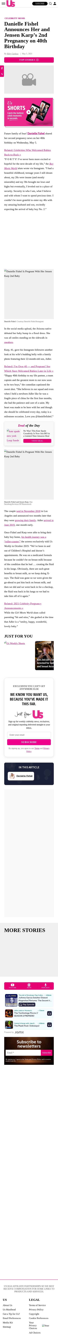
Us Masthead (9, 1309)
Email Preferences (12, 1318)
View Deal (37, 441)
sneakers (8, 342)
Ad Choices (35, 1332)
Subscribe (39, 3)
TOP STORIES (27, 60)
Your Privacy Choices (33, 1325)
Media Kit (8, 1322)
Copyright (34, 1314)
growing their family (25, 520)
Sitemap (7, 1327)
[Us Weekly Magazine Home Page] (10, 3)
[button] (50, 3)
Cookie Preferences (38, 1318)
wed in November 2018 (28, 511)
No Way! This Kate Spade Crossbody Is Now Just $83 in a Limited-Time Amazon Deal (36, 433)
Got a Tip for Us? (11, 1314)
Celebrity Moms (15, 18)
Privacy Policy (36, 1309)
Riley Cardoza (12, 54)
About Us (7, 1305)
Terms (36, 748)
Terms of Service (37, 1305)
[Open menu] (3, 3)
